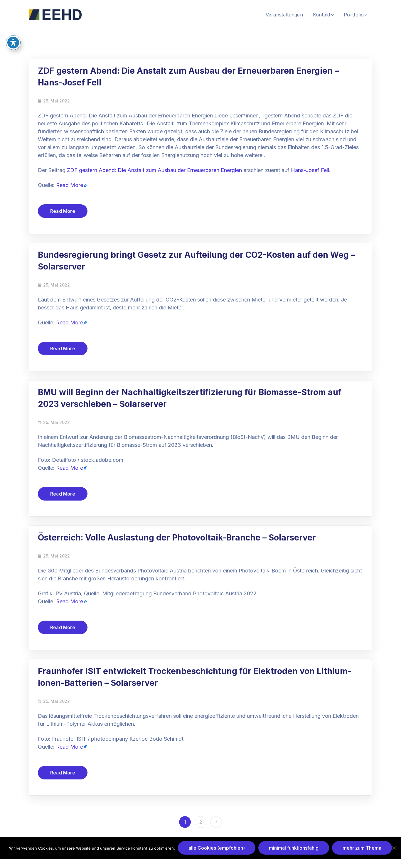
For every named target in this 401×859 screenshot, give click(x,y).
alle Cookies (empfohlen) (216, 848)
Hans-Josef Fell (310, 170)
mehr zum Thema (362, 848)
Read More (69, 185)
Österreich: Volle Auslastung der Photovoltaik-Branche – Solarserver (177, 538)
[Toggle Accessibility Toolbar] (13, 43)
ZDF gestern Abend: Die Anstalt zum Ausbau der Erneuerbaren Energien (154, 170)
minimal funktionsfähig (294, 848)
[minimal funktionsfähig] (394, 848)
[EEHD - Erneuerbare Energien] (55, 14)
